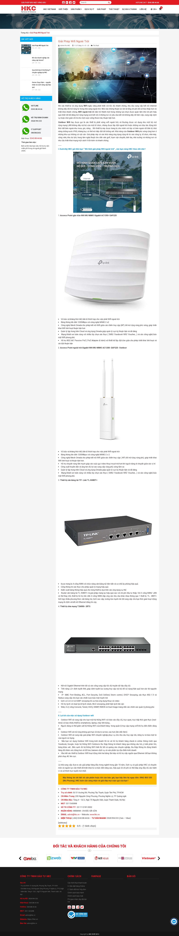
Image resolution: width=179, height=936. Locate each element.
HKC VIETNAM (49, 9)
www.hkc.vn (95, 814)
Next (159, 858)
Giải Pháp (101, 9)
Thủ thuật (96, 45)
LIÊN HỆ (143, 9)
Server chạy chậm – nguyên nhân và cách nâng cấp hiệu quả (41, 85)
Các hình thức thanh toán (77, 883)
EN (154, 9)
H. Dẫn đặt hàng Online (76, 886)
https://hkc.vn (32, 919)
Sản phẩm (75, 9)
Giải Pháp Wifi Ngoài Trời (40, 45)
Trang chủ (24, 33)
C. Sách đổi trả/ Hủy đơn (77, 889)
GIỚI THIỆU (63, 9)
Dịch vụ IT (89, 9)
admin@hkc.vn (73, 814)
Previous (20, 858)
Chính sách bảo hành (76, 893)
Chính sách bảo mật (75, 896)
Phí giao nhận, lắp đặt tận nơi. (77, 900)
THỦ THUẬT (114, 9)
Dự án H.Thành (129, 9)
